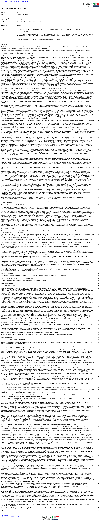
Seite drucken (5, 1)
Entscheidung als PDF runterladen (20, 1)
